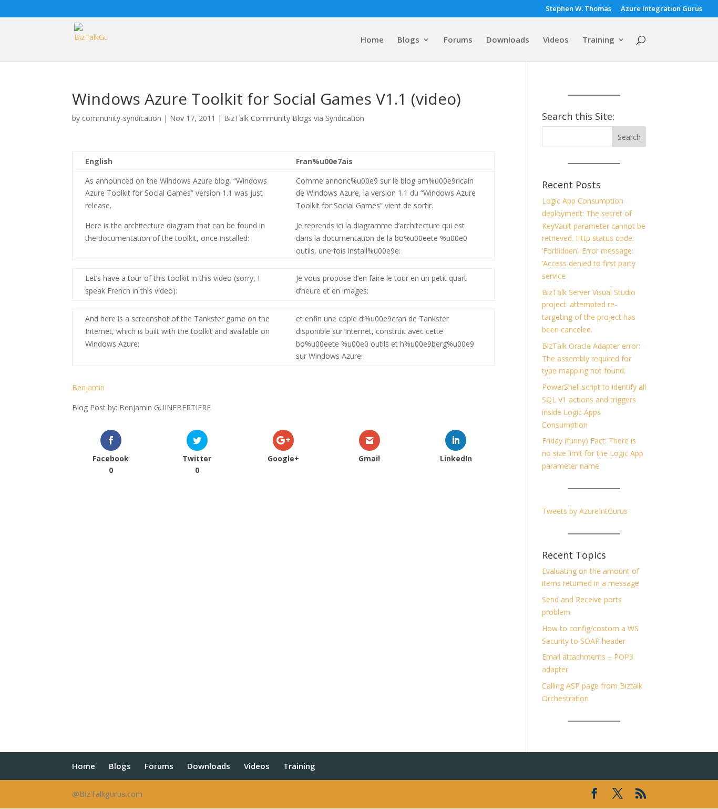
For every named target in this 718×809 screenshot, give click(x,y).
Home (372, 40)
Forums (458, 40)
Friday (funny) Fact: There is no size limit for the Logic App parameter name (592, 453)
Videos (556, 40)
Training (598, 40)
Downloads (507, 40)
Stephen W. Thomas (578, 9)
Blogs (408, 40)
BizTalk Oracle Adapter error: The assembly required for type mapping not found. (591, 358)
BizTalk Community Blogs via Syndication (294, 118)
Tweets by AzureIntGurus (585, 511)
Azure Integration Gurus (661, 9)
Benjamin (88, 387)
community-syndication (121, 118)
